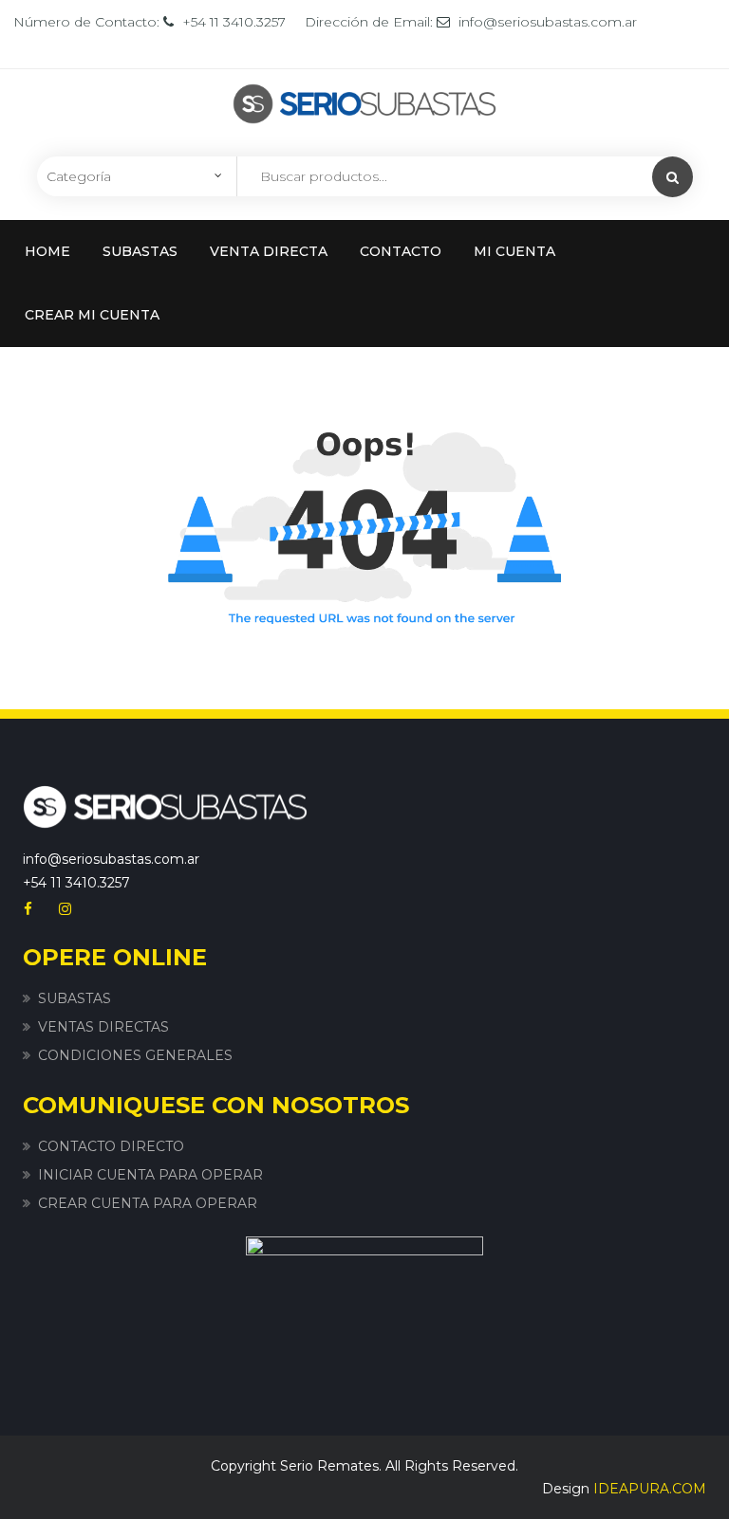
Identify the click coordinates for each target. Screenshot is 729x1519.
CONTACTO (400, 251)
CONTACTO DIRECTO (111, 1146)
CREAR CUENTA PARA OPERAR (147, 1203)
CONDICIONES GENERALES (135, 1055)
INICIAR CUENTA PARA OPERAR (150, 1174)
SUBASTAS (140, 251)
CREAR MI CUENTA (92, 314)
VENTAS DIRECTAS (103, 1026)
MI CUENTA (514, 251)
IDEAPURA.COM (649, 1488)
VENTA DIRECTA (268, 251)
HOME (47, 251)
